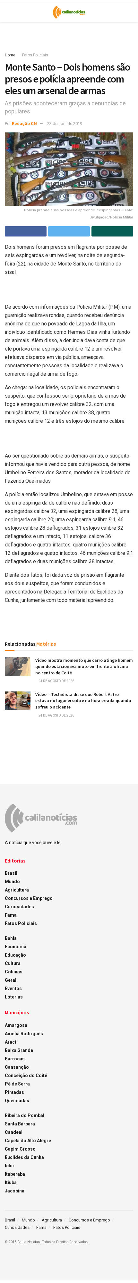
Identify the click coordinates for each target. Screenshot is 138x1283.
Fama (11, 915)
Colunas (13, 971)
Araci (10, 1042)
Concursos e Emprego (29, 898)
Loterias (14, 996)
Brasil (11, 873)
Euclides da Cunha (24, 1157)
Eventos (13, 988)
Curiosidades (19, 906)
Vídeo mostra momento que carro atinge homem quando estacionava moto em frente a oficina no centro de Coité (84, 666)
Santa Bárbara (20, 1123)
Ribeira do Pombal (24, 1115)
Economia (15, 946)
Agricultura (17, 889)
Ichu (9, 1165)
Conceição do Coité (26, 1075)
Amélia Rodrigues (24, 1033)
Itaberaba (15, 1174)
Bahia (11, 938)
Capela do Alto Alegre (28, 1140)
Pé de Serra (17, 1083)
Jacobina (14, 1190)
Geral (10, 980)
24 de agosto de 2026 (56, 681)
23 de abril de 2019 (64, 123)
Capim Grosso (20, 1149)
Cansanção (17, 1067)
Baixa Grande (19, 1050)
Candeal (13, 1132)
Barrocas (15, 1058)
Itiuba (11, 1182)
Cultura (13, 963)
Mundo (12, 881)
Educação (15, 955)
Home (10, 55)
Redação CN (24, 123)
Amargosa (16, 1025)
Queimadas (17, 1100)
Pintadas (14, 1092)
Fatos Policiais (35, 55)
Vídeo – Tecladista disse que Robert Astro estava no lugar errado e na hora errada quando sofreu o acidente (83, 700)
